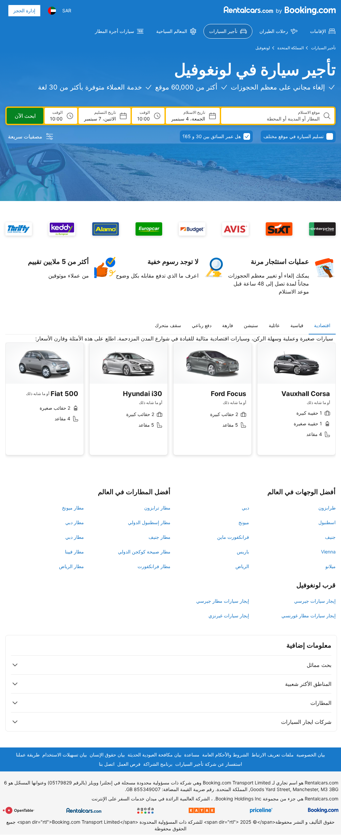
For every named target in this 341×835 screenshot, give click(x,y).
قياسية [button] (296, 325)
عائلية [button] (274, 325)
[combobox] (273, 118)
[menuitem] (322, 31)
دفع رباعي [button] (201, 325)
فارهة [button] (227, 325)
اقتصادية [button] (322, 325)
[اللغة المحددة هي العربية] (52, 11)
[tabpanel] (170, 400)
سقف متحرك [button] (168, 325)
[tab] (322, 325)
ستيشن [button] (251, 325)
